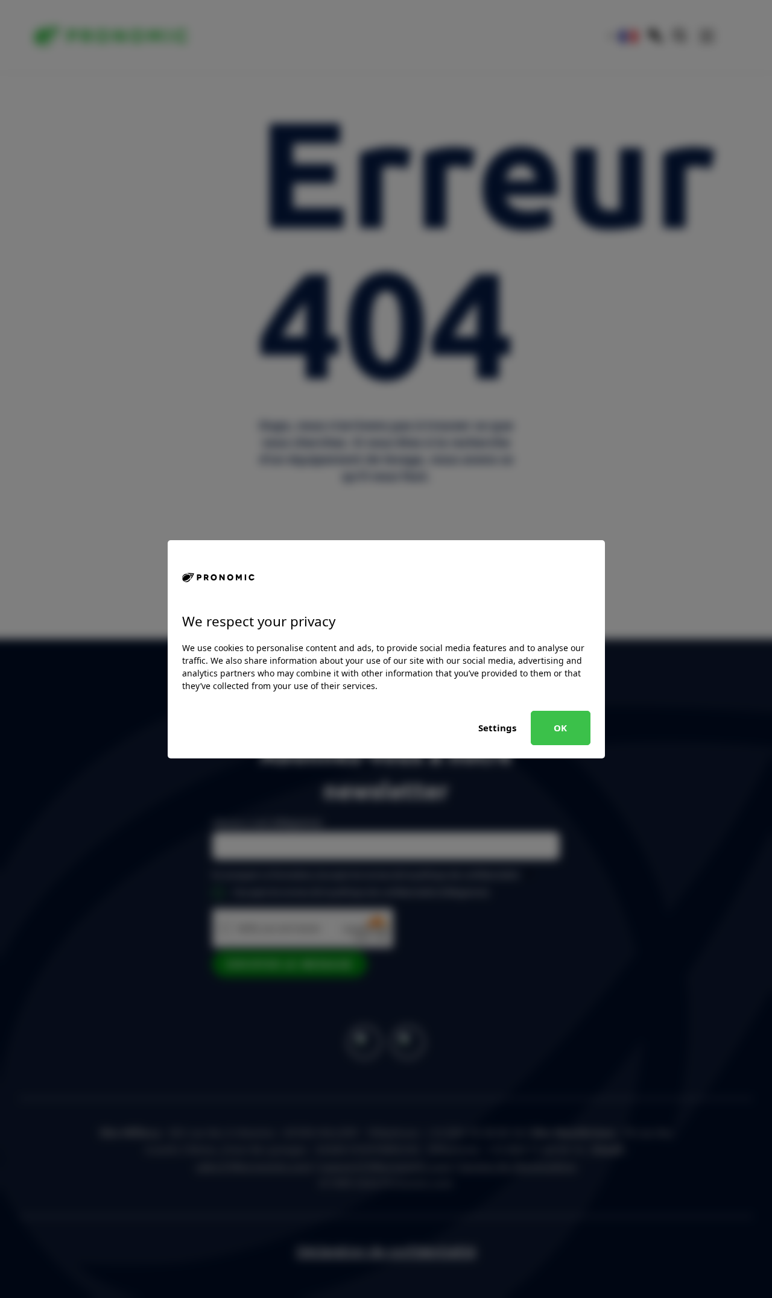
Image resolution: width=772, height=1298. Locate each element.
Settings (497, 728)
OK (560, 728)
